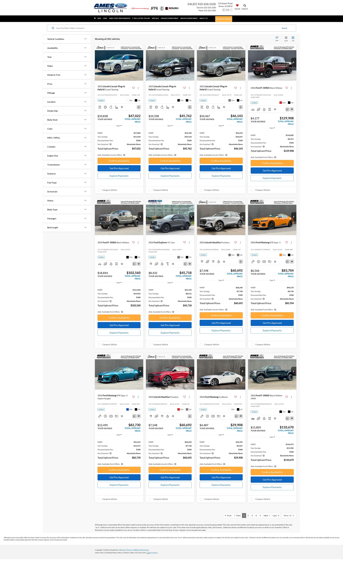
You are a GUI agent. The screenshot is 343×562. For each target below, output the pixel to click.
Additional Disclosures (141, 550)
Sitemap (122, 550)
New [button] (99, 18)
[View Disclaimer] (122, 107)
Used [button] (105, 18)
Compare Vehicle (109, 190)
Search (284, 28)
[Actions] (138, 88)
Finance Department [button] (169, 18)
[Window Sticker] (292, 109)
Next (266, 515)
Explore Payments (119, 175)
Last (275, 515)
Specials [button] (155, 18)
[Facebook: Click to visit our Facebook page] (224, 10)
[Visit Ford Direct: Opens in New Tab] (152, 553)
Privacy (128, 550)
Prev (238, 515)
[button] (140, 62)
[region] (119, 142)
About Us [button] (204, 18)
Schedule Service (223, 19)
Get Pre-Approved (119, 168)
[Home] (94, 18)
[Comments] (139, 107)
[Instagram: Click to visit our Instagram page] (231, 10)
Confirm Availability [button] (119, 160)
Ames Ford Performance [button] (119, 18)
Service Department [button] (189, 18)
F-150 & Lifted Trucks (141, 18)
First (229, 515)
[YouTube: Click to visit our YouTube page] (227, 10)
